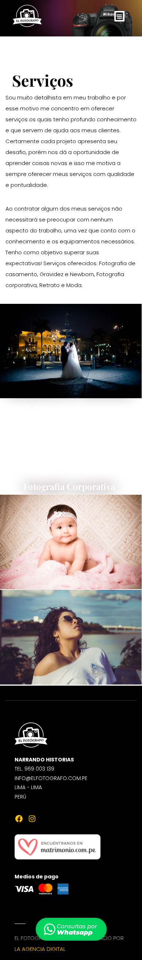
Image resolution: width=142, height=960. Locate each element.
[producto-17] (71, 351)
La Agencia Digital (40, 949)
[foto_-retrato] (71, 637)
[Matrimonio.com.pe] (57, 841)
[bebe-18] (71, 542)
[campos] (71, 446)
